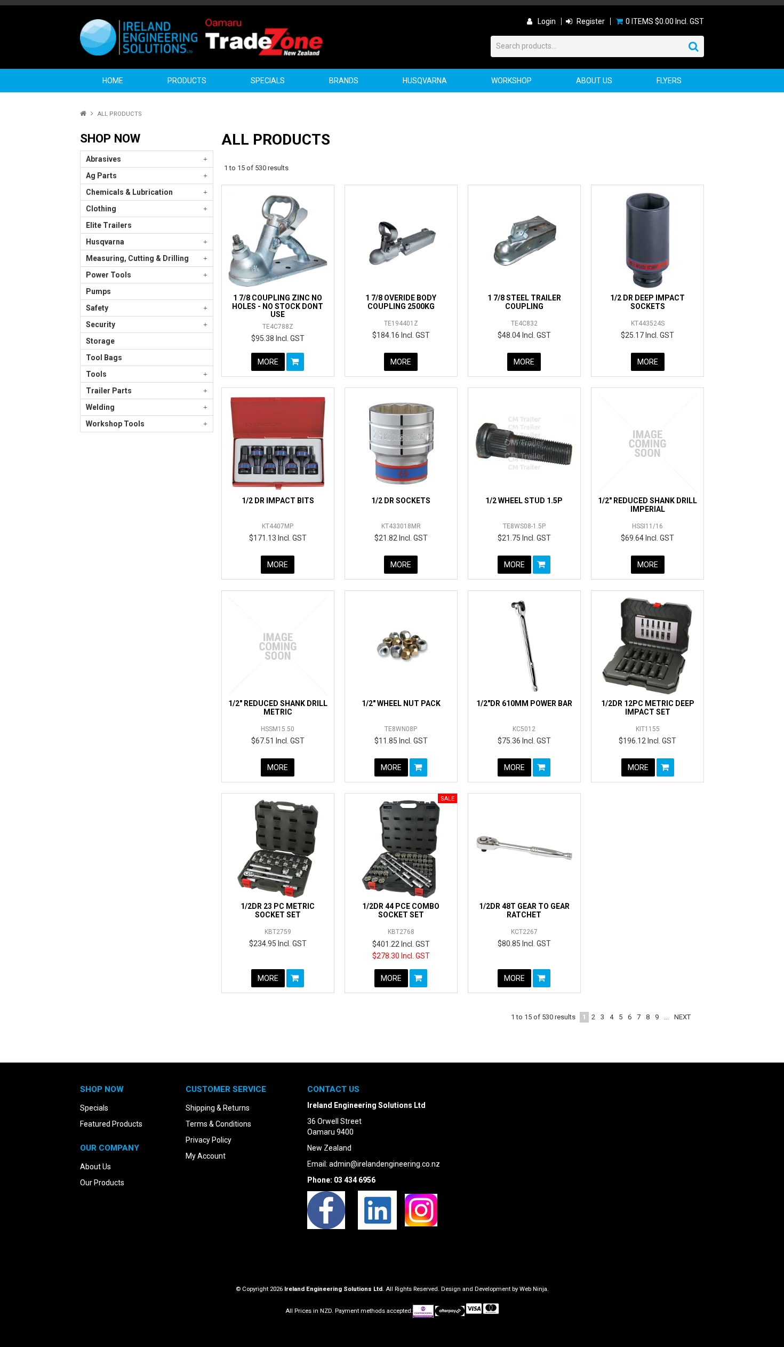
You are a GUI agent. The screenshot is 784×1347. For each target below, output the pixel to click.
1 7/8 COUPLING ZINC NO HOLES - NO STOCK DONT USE (277, 306)
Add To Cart (295, 362)
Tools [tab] (96, 374)
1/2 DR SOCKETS (400, 500)
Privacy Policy (208, 1140)
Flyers (669, 80)
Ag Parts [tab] (101, 175)
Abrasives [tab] (103, 159)
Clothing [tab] (101, 208)
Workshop (511, 80)
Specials (268, 80)
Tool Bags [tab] (104, 357)
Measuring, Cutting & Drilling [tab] (137, 258)
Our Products (102, 1182)
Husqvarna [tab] (105, 241)
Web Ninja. (534, 1289)
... (666, 1017)
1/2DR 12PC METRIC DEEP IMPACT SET (647, 707)
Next (682, 1017)
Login (547, 21)
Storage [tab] (100, 341)
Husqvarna (425, 80)
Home (112, 80)
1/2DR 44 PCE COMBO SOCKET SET (400, 910)
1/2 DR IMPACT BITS (278, 500)
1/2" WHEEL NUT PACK (401, 703)
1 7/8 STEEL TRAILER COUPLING (524, 302)
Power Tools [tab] (108, 275)
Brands (343, 80)
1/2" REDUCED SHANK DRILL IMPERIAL (647, 504)
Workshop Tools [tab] (115, 423)
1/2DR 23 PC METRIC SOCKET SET (278, 910)
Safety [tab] (97, 308)
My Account (206, 1156)
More (268, 362)
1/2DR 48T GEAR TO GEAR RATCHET (524, 910)
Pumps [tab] (98, 291)
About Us (594, 80)
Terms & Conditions (218, 1124)
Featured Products (111, 1124)
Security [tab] (100, 324)
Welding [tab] (100, 407)
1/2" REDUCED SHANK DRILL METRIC (277, 707)
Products (186, 80)
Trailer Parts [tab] (109, 390)
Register (591, 21)
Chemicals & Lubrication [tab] (129, 192)
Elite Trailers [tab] (109, 225)
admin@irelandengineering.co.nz (384, 1164)
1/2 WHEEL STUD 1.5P (524, 500)
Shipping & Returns (218, 1108)
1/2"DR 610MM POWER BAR (524, 703)
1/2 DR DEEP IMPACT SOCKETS (647, 302)
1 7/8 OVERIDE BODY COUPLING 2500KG (400, 302)
